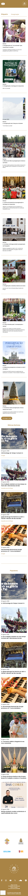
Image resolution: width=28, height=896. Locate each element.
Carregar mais (6, 418)
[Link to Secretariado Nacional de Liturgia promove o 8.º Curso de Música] (14, 540)
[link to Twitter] (15, 880)
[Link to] (14, 36)
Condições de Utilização (14, 886)
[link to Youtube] (10, 880)
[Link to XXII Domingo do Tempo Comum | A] (14, 443)
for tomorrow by (14, 888)
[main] (14, 416)
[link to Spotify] (26, 880)
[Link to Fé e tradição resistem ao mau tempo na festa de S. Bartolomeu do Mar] (14, 475)
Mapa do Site (14, 885)
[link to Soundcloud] (20, 880)
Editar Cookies (14, 887)
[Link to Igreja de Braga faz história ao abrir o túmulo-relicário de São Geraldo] (14, 507)
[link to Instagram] (6, 880)
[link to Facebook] (1, 880)
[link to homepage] (24, 3)
